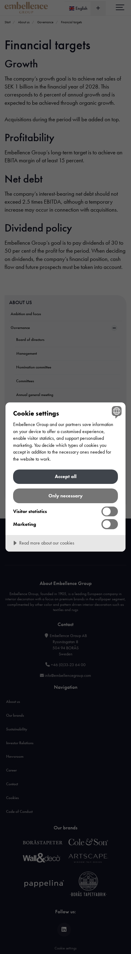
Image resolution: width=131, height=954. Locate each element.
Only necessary (65, 495)
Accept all (65, 476)
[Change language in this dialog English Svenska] (116, 412)
